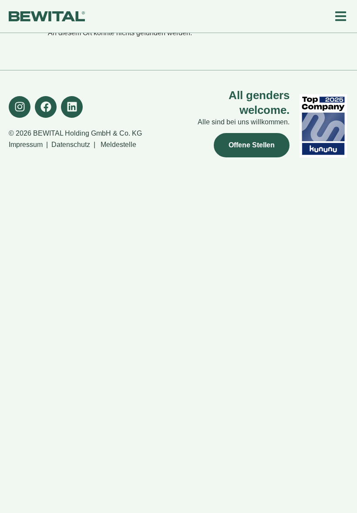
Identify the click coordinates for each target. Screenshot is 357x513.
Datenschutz (70, 144)
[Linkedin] (72, 107)
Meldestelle (118, 144)
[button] (340, 16)
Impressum (26, 144)
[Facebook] (46, 107)
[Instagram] (19, 107)
